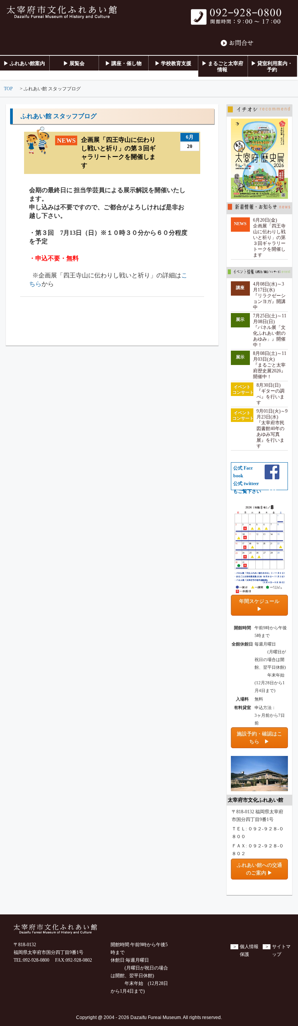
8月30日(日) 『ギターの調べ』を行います (270, 394)
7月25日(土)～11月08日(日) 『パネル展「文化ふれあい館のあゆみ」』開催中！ (269, 330)
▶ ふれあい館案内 (24, 63)
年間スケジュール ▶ (261, 605)
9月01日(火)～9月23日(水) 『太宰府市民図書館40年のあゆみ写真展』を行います (272, 429)
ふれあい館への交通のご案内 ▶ (259, 869)
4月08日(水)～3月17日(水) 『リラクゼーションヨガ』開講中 (269, 296)
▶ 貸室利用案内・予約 (272, 66)
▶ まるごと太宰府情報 (222, 66)
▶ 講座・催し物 (123, 63)
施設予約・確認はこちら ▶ (259, 737)
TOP (8, 88)
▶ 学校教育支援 (173, 63)
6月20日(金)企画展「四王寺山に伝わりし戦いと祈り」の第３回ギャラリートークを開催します (269, 238)
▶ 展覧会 (74, 63)
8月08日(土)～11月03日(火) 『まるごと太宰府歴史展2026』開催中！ (269, 365)
